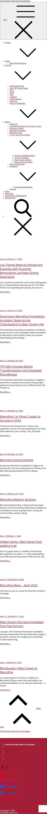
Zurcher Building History (24, 156)
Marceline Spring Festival (16, 460)
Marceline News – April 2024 (18, 585)
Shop (12, 93)
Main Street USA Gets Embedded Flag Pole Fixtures (22, 624)
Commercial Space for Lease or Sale (25, 126)
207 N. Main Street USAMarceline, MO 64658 (15, 748)
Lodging (13, 97)
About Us (14, 124)
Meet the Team (16, 133)
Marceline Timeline (18, 131)
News (7, 61)
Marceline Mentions (18, 63)
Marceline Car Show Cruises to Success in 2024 (20, 418)
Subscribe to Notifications (16, 196)
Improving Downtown (23, 187)
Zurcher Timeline (21, 158)
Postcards (9, 194)
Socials (13, 189)
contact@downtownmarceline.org (19, 753)
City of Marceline (12, 759)
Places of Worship (17, 103)
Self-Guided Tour (17, 86)
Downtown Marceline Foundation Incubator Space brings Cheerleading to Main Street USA (22, 320)
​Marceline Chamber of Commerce (19, 757)
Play (11, 95)
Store (7, 191)
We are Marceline (17, 164)
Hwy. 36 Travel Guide (19, 88)
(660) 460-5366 (11, 751)
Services (13, 101)
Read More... (5, 292)
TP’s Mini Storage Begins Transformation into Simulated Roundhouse (21, 370)
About (7, 122)
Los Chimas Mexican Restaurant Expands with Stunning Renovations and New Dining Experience (21, 271)
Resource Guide (17, 128)
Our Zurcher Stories (22, 160)
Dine (12, 90)
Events (8, 43)
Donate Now (10, 198)
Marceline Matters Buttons (18, 499)
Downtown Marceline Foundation (30, 811)
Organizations (16, 99)
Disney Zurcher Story (23, 162)
